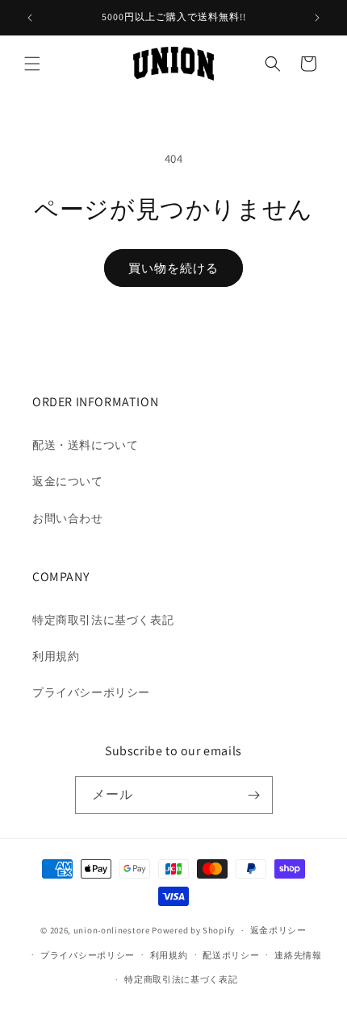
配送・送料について (85, 445)
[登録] (254, 795)
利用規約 (55, 656)
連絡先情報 (298, 955)
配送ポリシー (231, 955)
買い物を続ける (173, 268)
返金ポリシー (278, 930)
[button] (32, 63)
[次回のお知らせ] (317, 17)
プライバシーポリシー (91, 692)
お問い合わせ (67, 518)
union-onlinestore (111, 930)
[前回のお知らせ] (30, 17)
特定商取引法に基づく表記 (103, 620)
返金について (67, 481)
